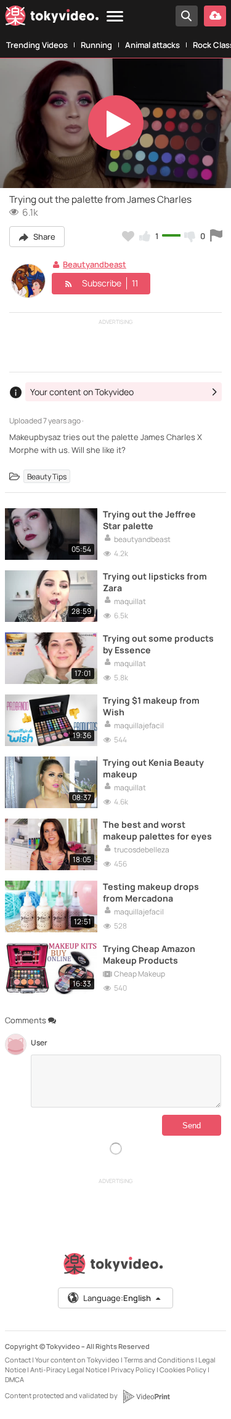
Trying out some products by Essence (158, 644)
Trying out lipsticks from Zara (155, 582)
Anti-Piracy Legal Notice (68, 1369)
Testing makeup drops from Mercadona (151, 892)
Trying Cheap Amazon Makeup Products (149, 954)
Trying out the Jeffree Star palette (149, 520)
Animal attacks (152, 44)
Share (43, 236)
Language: (117, 1297)
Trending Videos (37, 44)
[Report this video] (216, 236)
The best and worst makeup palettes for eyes (157, 830)
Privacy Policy (133, 1369)
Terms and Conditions (159, 1359)
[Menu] (115, 17)
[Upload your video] (215, 16)
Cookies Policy (183, 1369)
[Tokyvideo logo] (52, 18)
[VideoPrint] (146, 1396)
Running (96, 44)
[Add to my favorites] (128, 236)
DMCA (14, 1379)
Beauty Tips (47, 476)
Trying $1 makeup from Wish (151, 706)
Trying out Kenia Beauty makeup (153, 768)
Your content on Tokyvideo (77, 1359)
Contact (18, 1359)
